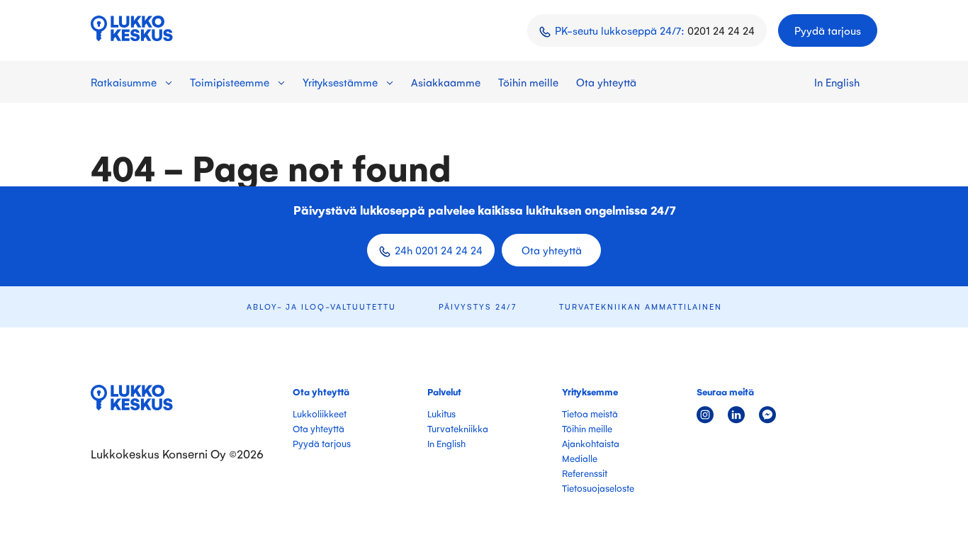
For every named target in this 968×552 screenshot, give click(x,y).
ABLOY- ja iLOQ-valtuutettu (321, 306)
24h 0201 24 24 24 (439, 250)
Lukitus (441, 413)
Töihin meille (528, 82)
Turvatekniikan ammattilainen (640, 306)
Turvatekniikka (457, 428)
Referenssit (584, 473)
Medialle (579, 458)
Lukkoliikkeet (320, 413)
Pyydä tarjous (827, 30)
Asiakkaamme (445, 82)
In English (837, 82)
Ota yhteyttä (606, 82)
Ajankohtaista (590, 443)
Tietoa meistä (590, 413)
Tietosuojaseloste (598, 488)
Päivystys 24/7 (478, 306)
